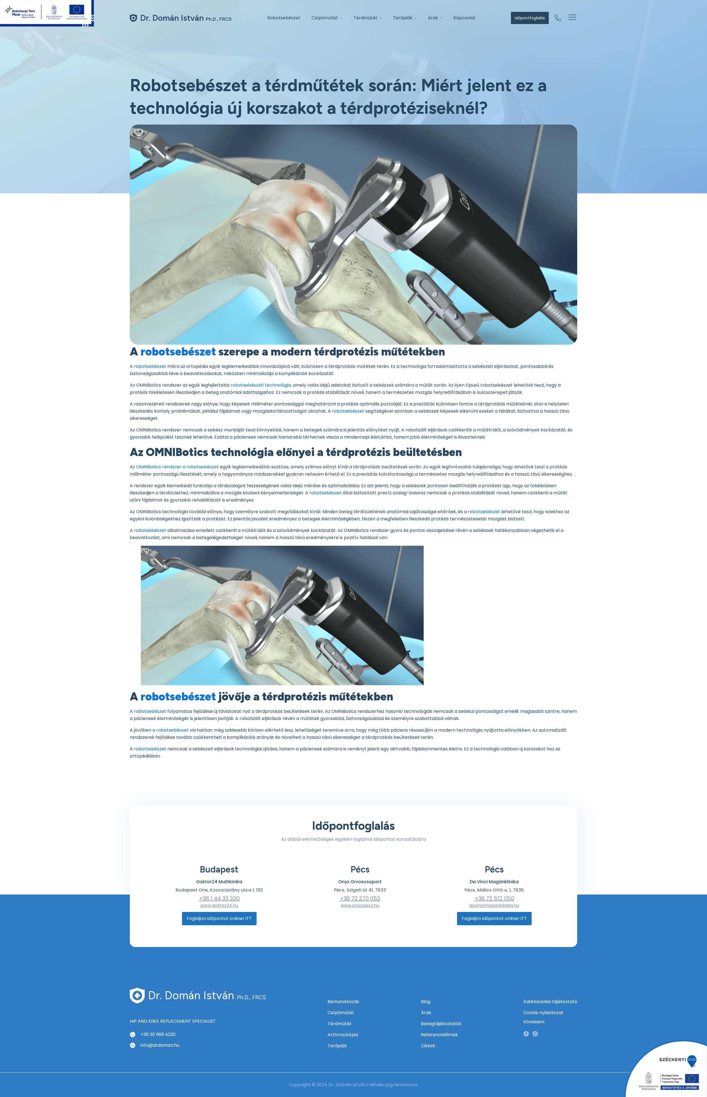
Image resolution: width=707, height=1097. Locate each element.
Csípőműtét (325, 18)
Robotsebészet (283, 18)
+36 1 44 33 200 (219, 898)
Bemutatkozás (343, 1001)
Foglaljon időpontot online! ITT (219, 918)
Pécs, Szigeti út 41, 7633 (360, 890)
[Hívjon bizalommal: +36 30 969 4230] (558, 18)
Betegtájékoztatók (441, 1023)
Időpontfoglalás (530, 18)
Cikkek (428, 1046)
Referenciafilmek (439, 1035)
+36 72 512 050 (494, 898)
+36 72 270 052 (360, 898)
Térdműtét (366, 18)
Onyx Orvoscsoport (360, 882)
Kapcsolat (464, 18)
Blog (425, 1001)
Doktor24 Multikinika (219, 882)
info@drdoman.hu (160, 1045)
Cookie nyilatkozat (543, 1012)
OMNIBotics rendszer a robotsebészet (177, 467)
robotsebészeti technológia (261, 385)
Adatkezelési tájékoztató (550, 1001)
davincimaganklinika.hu (494, 905)
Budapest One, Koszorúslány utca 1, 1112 (219, 890)
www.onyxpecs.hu (360, 905)
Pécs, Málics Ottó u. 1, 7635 (494, 890)
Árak (433, 18)
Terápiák (402, 18)
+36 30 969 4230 (158, 1034)
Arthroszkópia (343, 1035)
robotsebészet (178, 351)
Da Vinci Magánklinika (494, 882)
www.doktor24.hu (219, 905)
